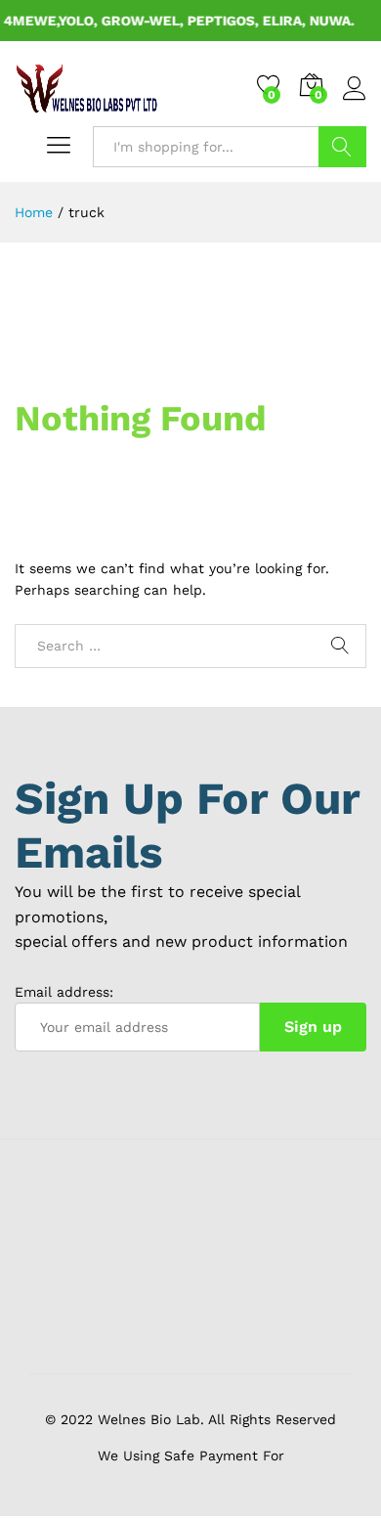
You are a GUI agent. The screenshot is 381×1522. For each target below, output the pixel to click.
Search (342, 146)
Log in (354, 101)
